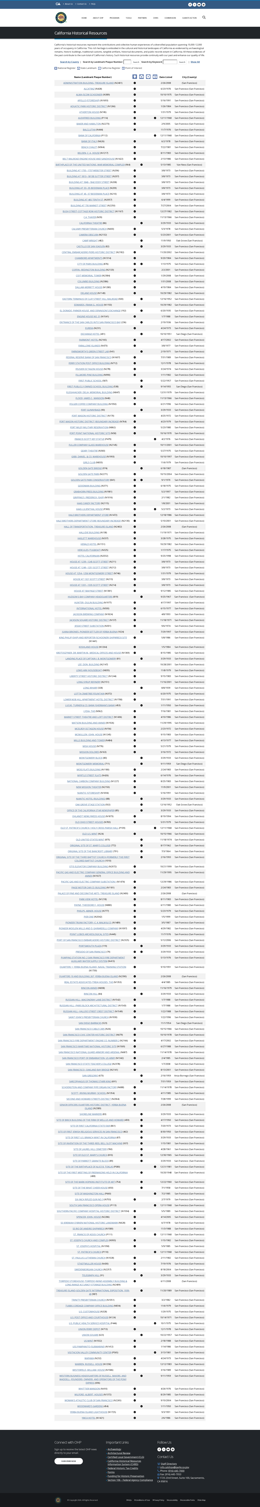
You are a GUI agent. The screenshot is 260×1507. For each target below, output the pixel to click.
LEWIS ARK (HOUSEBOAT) (89, 670)
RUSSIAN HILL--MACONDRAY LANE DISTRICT (89, 999)
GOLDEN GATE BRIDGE (90, 468)
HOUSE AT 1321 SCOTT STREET (89, 579)
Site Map (202, 1500)
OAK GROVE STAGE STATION (90, 804)
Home (84, 18)
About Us (68, 4)
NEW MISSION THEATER (88, 787)
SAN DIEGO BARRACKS (90, 1023)
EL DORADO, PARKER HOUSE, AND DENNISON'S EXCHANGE (90, 310)
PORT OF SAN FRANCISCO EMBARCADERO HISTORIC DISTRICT (89, 940)
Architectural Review (119, 1453)
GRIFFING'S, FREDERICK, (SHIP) (88, 497)
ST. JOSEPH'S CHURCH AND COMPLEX (89, 1240)
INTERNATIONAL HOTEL (89, 608)
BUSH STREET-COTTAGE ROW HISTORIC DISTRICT (89, 211)
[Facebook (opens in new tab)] (190, 5)
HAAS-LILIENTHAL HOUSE (89, 509)
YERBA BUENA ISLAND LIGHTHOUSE (88, 1412)
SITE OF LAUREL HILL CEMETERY (90, 1149)
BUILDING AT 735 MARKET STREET (89, 205)
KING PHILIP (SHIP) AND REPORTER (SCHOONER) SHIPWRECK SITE (93, 637)
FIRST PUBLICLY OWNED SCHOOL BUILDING (90, 386)
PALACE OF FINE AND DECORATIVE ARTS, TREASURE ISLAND (89, 893)
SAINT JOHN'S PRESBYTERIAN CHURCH (89, 1017)
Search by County (69, 61)
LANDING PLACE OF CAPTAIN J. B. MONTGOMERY (91, 658)
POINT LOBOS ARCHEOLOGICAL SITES (89, 934)
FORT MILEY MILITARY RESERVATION (89, 427)
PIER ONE (89, 916)
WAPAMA (89, 1358)
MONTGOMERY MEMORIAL (90, 763)
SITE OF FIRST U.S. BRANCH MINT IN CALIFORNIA (91, 1137)
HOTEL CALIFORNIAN (89, 555)
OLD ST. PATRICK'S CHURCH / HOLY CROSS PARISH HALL (89, 827)
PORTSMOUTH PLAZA (90, 945)
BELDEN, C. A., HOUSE (89, 153)
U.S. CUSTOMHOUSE (89, 1311)
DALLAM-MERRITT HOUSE (88, 287)
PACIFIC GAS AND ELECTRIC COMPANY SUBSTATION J (88, 881)
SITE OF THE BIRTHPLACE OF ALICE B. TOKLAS (89, 1166)
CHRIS (155, 18)
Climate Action (189, 18)
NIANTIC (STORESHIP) (88, 792)
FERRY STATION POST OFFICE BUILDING (89, 363)
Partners (142, 18)
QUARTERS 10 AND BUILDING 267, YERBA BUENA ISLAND (88, 976)
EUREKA (89, 328)
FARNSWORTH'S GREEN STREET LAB (90, 351)
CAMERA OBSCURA (88, 234)
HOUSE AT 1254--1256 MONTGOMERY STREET (89, 573)
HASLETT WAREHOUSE (89, 538)
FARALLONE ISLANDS (89, 345)
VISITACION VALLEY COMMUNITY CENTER (89, 1352)
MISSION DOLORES (89, 752)
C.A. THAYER (90, 217)
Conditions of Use (142, 1500)
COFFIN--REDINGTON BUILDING (88, 269)
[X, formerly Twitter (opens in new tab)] (194, 5)
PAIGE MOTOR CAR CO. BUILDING (89, 887)
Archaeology (114, 1449)
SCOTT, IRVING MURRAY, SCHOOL (88, 1093)
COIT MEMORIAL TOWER (88, 275)
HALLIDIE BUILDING (89, 532)
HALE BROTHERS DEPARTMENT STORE (89, 515)
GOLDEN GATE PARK (88, 474)
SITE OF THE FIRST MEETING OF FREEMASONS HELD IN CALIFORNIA (93, 1172)
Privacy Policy (159, 1500)
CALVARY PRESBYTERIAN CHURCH (89, 228)
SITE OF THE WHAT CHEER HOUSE (90, 1187)
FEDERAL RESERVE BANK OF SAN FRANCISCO (88, 357)
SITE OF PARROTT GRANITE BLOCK (91, 1160)
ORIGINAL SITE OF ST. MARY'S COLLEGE (90, 845)
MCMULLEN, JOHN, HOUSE (89, 734)
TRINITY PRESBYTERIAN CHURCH (89, 1299)
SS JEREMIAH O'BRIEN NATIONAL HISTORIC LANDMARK (89, 1222)
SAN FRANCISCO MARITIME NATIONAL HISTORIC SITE (88, 1046)
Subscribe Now (72, 1461)
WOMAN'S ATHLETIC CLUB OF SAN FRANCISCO (89, 1400)
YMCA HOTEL (88, 1417)
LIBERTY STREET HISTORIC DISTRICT (89, 676)
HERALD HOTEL (89, 544)
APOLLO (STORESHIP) (89, 100)
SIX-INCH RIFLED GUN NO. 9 (89, 1199)
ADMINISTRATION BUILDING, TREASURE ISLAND (88, 82)
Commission (170, 18)
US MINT (88, 1340)
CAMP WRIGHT (90, 240)
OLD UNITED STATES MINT (90, 839)
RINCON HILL (91, 993)
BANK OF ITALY (89, 141)
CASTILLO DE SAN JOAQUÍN (91, 246)
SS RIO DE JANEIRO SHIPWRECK (89, 1228)
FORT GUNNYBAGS (90, 409)
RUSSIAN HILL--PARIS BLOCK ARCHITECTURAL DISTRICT (89, 1005)
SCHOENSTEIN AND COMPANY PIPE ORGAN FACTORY (89, 1087)
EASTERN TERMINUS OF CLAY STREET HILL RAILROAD (90, 298)
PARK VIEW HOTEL (88, 899)
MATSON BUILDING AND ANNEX (88, 722)
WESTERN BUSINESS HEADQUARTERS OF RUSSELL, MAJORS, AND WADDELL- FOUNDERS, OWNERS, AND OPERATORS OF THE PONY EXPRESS (92, 1379)
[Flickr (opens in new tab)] (203, 5)
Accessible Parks (188, 1500)
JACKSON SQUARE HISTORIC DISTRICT (89, 620)
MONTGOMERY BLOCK (91, 757)
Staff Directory (169, 1463)
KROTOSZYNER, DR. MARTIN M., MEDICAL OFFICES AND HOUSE (88, 652)
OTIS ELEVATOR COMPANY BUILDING (88, 866)
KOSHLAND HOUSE (88, 646)
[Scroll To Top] (255, 1504)
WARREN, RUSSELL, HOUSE (89, 1364)
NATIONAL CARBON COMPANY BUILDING (88, 781)
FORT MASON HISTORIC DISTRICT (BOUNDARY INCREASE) (89, 421)
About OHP (98, 18)
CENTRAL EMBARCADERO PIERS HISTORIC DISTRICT (89, 252)
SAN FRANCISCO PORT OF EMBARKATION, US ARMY (88, 1058)
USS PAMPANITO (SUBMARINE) (89, 1346)
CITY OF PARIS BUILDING (90, 263)
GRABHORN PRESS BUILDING (89, 491)
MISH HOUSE (89, 746)
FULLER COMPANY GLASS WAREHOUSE (89, 444)
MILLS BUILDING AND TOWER (89, 740)
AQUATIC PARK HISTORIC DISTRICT (88, 106)
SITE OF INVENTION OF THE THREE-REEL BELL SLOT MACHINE (90, 1143)
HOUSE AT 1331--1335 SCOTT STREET (89, 585)
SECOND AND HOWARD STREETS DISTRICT (88, 1098)
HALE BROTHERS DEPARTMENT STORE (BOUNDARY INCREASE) (88, 520)
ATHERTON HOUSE (89, 112)
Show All (195, 61)
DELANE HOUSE (89, 293)
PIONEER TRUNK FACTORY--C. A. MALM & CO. (89, 922)
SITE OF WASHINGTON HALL (89, 1193)
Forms (111, 1472)
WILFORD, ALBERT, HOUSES (88, 1394)
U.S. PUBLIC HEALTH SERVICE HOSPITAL (89, 1323)
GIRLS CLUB (89, 462)
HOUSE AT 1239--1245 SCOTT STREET (89, 561)
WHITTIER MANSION (89, 1388)
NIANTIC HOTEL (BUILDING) (90, 798)
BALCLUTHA (89, 129)
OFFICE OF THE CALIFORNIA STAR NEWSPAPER (91, 810)
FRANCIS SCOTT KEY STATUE (89, 439)
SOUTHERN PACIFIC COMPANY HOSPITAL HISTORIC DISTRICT (89, 1211)
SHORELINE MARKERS (91, 1114)
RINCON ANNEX (89, 988)
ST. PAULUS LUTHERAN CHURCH (88, 1257)
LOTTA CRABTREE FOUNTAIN (89, 693)
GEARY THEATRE (89, 450)
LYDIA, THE (89, 711)
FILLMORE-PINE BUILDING (89, 374)
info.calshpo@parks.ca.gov (174, 1467)
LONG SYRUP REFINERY (89, 682)
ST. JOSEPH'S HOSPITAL (89, 1246)
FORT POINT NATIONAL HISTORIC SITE (90, 433)
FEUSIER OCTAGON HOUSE (89, 369)
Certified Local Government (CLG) (126, 1457)
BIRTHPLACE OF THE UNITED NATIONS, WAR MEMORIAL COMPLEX (90, 164)
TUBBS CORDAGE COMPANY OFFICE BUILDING (89, 1305)
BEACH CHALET (89, 147)
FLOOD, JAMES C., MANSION (90, 398)
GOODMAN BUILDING (89, 485)
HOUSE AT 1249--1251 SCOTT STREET (89, 567)
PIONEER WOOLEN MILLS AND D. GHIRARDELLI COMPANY (88, 928)
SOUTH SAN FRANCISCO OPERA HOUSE (89, 1205)
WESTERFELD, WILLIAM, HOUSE (88, 1370)
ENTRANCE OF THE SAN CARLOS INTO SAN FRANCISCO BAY (90, 322)
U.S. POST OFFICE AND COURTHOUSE (89, 1317)
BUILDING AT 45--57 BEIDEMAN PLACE (89, 193)
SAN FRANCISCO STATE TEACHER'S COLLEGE (89, 1063)
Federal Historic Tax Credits (123, 1468)
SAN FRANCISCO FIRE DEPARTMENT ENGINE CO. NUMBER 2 (88, 1040)
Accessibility (173, 1500)
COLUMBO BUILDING (89, 281)
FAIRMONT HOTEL (88, 339)
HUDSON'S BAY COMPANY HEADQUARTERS (90, 596)
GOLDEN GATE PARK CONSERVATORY (90, 479)
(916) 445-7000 (176, 1470)
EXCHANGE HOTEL (90, 334)
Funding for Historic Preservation (126, 1476)
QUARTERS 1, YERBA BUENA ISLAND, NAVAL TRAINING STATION (93, 967)
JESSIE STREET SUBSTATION (89, 625)
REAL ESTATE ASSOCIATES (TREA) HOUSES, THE (88, 982)
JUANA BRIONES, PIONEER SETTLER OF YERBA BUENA (89, 631)
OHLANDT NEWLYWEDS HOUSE (88, 816)
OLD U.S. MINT (90, 833)
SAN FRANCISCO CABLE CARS (90, 1028)
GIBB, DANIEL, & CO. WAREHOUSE (89, 456)
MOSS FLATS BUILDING (89, 769)
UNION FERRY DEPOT (89, 1329)
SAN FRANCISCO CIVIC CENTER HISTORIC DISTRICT (89, 1034)
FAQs (92, 4)
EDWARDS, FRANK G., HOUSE (88, 304)
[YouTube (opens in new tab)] (199, 5)
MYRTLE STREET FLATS (89, 775)
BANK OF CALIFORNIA (89, 135)
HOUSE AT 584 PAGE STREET (88, 590)
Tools (129, 18)
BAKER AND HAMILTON (89, 123)
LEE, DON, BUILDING (88, 664)
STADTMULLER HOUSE (89, 1263)
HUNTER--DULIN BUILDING (88, 602)
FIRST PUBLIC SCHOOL (90, 380)
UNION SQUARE (90, 1334)
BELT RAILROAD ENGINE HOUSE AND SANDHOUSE (89, 158)
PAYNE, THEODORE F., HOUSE (89, 905)
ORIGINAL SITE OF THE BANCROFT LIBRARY (90, 851)
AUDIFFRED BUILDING (89, 117)
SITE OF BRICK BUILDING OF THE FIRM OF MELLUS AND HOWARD (90, 1120)
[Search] (204, 17)
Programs (114, 18)
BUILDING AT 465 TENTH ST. (89, 199)
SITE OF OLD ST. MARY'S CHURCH (90, 1155)
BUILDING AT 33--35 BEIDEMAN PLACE (89, 188)
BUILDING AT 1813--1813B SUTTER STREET (89, 176)
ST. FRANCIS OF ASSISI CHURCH (89, 1234)
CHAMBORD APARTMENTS (89, 258)
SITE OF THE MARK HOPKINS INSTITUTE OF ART (90, 1181)
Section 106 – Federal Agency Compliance (130, 1480)
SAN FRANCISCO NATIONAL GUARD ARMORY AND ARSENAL (89, 1052)
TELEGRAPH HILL (91, 1275)
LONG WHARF (90, 687)
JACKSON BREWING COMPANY (88, 614)
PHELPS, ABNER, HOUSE (89, 910)
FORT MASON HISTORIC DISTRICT (89, 415)
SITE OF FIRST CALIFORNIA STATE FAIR (90, 1125)
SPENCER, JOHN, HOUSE (88, 1216)
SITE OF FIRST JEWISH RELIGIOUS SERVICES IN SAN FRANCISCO (90, 1131)
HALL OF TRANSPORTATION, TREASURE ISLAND (88, 526)
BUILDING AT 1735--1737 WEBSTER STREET (89, 170)
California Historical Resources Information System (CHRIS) (124, 1462)
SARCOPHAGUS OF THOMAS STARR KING (90, 1081)
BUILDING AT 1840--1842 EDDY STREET (89, 182)
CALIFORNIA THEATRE (90, 223)
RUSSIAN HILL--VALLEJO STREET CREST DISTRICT (88, 1011)
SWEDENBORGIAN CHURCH (88, 1269)
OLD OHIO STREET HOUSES (89, 822)
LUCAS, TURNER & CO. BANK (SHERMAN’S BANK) (90, 705)
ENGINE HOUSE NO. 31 (88, 316)
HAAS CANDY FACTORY (88, 503)
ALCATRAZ (89, 88)
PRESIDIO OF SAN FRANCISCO (91, 951)
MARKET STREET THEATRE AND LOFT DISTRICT (88, 717)
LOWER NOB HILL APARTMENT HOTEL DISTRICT (89, 699)
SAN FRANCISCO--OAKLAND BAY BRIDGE (88, 1069)
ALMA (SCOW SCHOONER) (89, 94)
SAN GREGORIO (90, 1075)
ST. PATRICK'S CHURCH (89, 1252)
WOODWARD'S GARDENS (90, 1406)
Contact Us (82, 4)
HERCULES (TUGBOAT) (89, 550)
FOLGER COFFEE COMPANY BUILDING (88, 404)
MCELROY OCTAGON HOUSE (89, 728)
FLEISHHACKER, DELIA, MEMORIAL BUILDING (89, 392)
